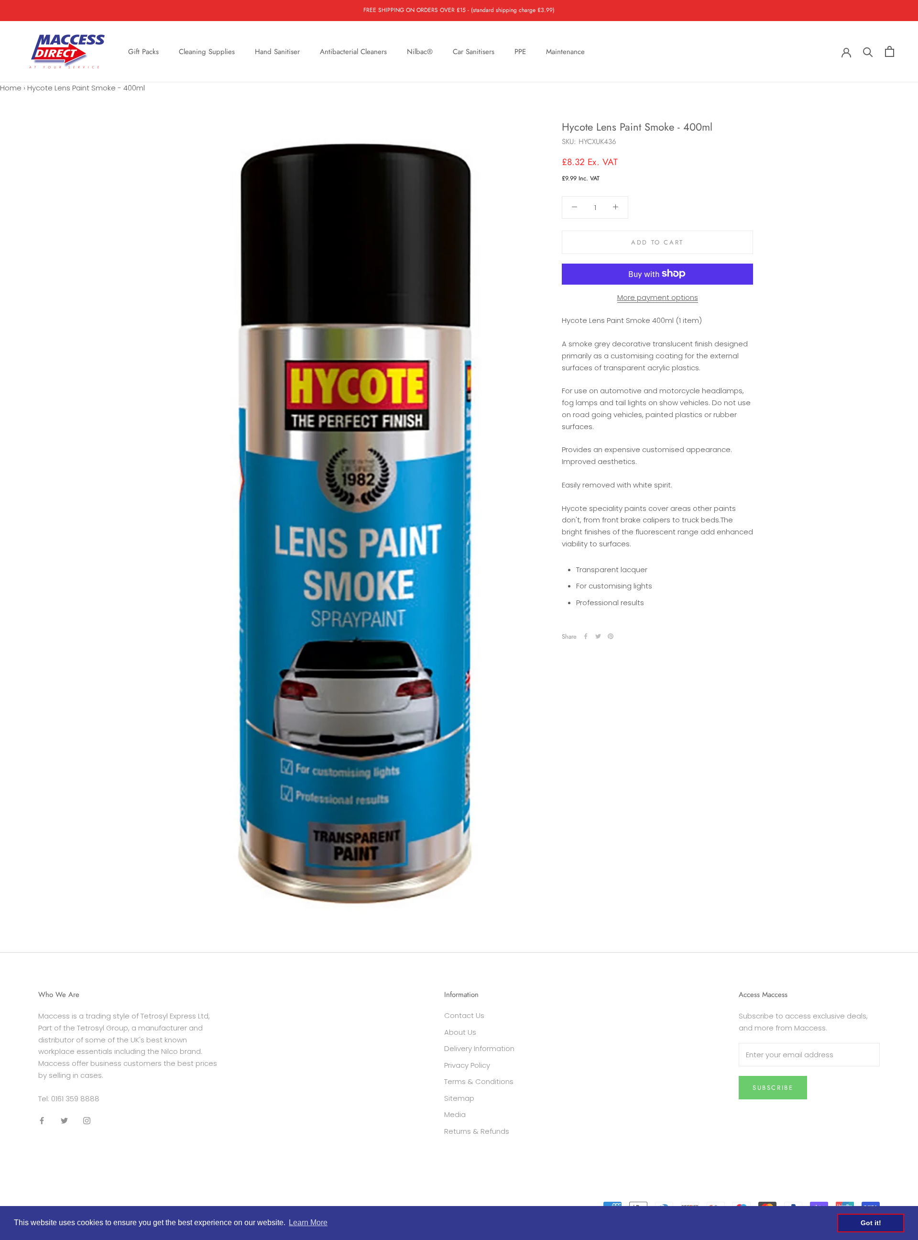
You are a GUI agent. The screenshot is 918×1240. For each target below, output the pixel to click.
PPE (520, 51)
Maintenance (565, 51)
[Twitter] (598, 636)
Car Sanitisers (473, 51)
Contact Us (464, 1015)
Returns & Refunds (476, 1131)
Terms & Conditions (479, 1081)
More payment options (657, 297)
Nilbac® (420, 51)
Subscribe (773, 1087)
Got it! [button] (871, 1223)
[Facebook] (586, 636)
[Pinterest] (610, 636)
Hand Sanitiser (277, 51)
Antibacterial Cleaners (353, 51)
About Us (460, 1032)
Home (11, 88)
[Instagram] (86, 1120)
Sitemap (459, 1098)
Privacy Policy (467, 1065)
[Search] (868, 51)
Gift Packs (143, 51)
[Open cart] (889, 51)
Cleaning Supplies (207, 51)
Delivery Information (479, 1048)
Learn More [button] (308, 1222)
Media (455, 1114)
